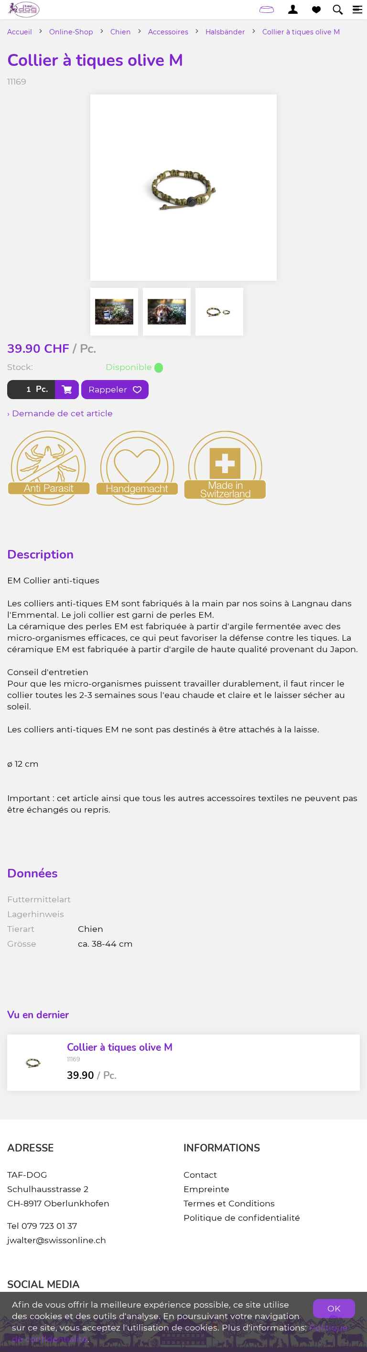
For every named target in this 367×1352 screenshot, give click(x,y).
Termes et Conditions (229, 1203)
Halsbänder (225, 32)
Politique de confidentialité (242, 1218)
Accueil (19, 32)
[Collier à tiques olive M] (33, 1063)
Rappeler (109, 389)
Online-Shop (71, 32)
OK (334, 1308)
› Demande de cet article (60, 413)
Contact (200, 1175)
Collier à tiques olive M (301, 32)
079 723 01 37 (49, 1226)
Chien (120, 32)
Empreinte (206, 1189)
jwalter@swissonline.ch (56, 1240)
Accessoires (168, 32)
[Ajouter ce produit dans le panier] (67, 389)
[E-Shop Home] (23, 9)
